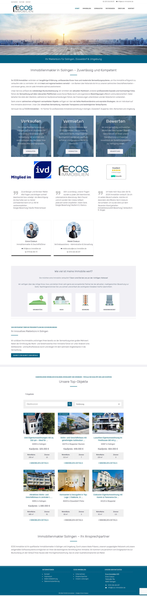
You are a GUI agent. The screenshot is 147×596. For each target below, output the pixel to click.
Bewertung (115, 151)
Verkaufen (98, 8)
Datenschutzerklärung (52, 581)
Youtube (21, 2)
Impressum (48, 576)
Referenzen (110, 8)
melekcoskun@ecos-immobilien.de (74, 249)
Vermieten (72, 151)
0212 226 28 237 (109, 1)
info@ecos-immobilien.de (125, 1)
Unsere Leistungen (82, 579)
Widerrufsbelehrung (51, 579)
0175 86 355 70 (32, 252)
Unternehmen (80, 574)
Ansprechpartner (81, 576)
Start (77, 8)
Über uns (121, 8)
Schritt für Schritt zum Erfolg (25, 355)
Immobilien (87, 8)
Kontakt (28, 2)
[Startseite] (23, 8)
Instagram (14, 2)
